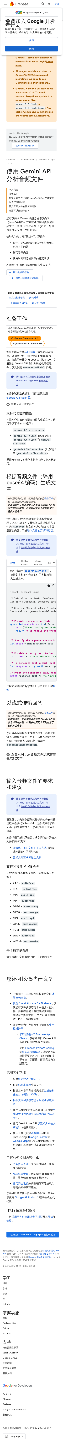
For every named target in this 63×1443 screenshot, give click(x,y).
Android (7, 1394)
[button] (31, 404)
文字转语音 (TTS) (18, 303)
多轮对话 (33, 297)
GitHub (6, 1303)
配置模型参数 (20, 1174)
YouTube (7, 1333)
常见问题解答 (9, 1368)
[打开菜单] (5, 4)
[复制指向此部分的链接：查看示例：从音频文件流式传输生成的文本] (26, 758)
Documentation (27, 159)
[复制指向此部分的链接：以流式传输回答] (46, 703)
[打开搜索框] (43, 4)
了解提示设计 (20, 1164)
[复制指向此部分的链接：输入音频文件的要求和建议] (25, 787)
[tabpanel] (31, 625)
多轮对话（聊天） (28, 1079)
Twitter (6, 1328)
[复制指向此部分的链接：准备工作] (30, 319)
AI (11, 163)
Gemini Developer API (26, 338)
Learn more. (43, 115)
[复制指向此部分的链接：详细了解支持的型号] (39, 1210)
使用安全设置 (20, 1183)
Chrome (7, 1399)
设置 (32, 1003)
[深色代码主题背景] (48, 585)
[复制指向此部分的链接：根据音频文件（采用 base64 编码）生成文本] (15, 489)
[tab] (12, 562)
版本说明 (7, 1363)
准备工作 (48, 498)
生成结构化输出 (17, 297)
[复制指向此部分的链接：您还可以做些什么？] (9, 985)
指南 (5, 1283)
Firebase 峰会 (9, 1323)
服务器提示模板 (31, 1052)
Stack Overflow (10, 1352)
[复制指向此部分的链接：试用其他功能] (29, 1073)
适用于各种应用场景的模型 (27, 1216)
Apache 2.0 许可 (47, 1253)
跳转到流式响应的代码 (24, 278)
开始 (31, 48)
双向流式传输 (38, 303)
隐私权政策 (15, 1428)
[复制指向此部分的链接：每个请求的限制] (32, 950)
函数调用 (36, 1133)
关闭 (31, 40)
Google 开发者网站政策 (39, 1257)
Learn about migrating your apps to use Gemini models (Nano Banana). (33, 79)
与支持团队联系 (10, 1347)
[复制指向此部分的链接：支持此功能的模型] (35, 413)
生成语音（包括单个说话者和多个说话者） (34, 1113)
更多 (49, 562)
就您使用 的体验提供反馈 (32, 1234)
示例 (5, 1293)
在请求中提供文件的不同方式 (30, 848)
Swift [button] (12, 562)
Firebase (10, 159)
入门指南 (30, 352)
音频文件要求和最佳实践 (27, 857)
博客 (5, 1318)
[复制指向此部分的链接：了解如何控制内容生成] (42, 1158)
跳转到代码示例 (19, 272)
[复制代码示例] (53, 585)
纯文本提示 (24, 1084)
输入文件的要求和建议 (40, 530)
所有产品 (7, 1414)
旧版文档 (7, 1373)
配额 (50, 1216)
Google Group (10, 1357)
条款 (5, 1428)
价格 (9, 1220)
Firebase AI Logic (47, 159)
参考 (5, 1288)
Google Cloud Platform (14, 1409)
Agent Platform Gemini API (27, 343)
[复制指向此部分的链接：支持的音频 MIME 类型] (42, 867)
